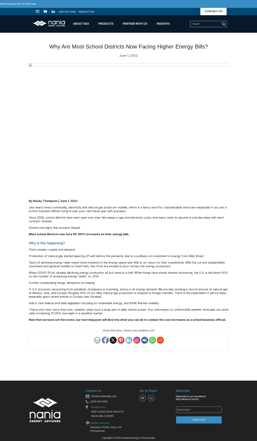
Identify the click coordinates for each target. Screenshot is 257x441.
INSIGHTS (163, 23)
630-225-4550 (67, 12)
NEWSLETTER (86, 12)
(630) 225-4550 (99, 401)
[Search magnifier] (224, 24)
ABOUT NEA (81, 23)
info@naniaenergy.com (104, 396)
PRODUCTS (105, 23)
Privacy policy (147, 437)
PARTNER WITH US (135, 23)
